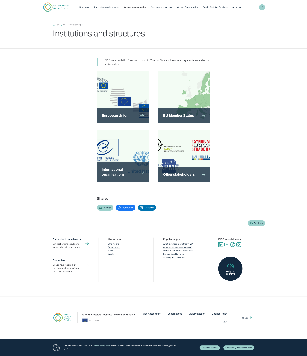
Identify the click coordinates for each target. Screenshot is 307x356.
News (110, 250)
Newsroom (84, 7)
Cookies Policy (219, 313)
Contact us (59, 260)
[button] (105, 208)
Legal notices (175, 313)
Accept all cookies (209, 348)
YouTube (226, 244)
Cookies (258, 223)
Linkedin (220, 244)
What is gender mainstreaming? (178, 243)
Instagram (238, 244)
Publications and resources (106, 7)
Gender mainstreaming (135, 7)
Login (224, 321)
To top (245, 317)
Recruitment (114, 247)
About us (236, 7)
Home (58, 25)
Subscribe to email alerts (67, 239)
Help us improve (230, 272)
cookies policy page (101, 346)
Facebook (232, 244)
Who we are (113, 243)
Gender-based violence (161, 7)
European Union (115, 115)
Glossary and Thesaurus (174, 257)
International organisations (113, 172)
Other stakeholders (179, 174)
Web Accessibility (152, 313)
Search (262, 7)
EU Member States (178, 115)
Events (111, 254)
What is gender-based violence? (177, 247)
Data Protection (197, 313)
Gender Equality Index (187, 7)
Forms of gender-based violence (178, 250)
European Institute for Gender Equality (56, 7)
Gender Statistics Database (215, 7)
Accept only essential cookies (238, 348)
